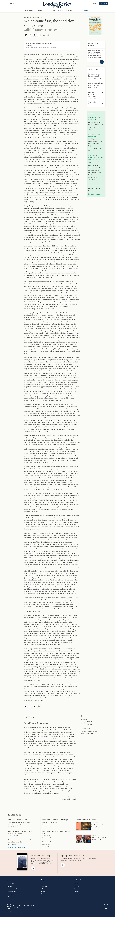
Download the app (41, 856)
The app (44, 886)
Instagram (77, 886)
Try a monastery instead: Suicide (19, 823)
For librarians (44, 889)
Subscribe (104, 3)
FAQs (42, 894)
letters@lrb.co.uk (85, 728)
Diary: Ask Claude (48, 842)
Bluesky (76, 884)
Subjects (38, 10)
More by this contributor (17, 820)
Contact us (43, 884)
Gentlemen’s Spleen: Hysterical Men (20, 831)
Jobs (8, 896)
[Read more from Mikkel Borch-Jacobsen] (102, 62)
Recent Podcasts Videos (86, 820)
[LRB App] (22, 862)
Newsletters (85, 10)
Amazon (40, 863)
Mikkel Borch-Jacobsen (41, 30)
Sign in (95, 3)
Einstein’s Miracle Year (49, 823)
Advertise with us (11, 891)
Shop (76, 10)
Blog (46, 10)
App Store (51, 860)
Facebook (77, 891)
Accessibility (44, 891)
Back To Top (106, 906)
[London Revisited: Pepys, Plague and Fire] (83, 826)
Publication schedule (12, 889)
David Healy (30, 45)
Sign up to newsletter (94, 194)
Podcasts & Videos (57, 10)
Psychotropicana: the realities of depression (22, 840)
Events (69, 10)
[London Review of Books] (9, 906)
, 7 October (69, 730)
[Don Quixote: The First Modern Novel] (83, 839)
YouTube (76, 889)
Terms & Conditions (12, 912)
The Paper (29, 10)
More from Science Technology (55, 820)
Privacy (20, 912)
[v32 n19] (95, 26)
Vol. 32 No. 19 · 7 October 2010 (33, 17)
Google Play (44, 861)
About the (10, 884)
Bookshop (9, 894)
